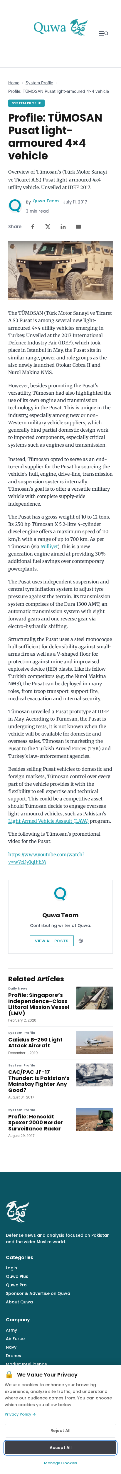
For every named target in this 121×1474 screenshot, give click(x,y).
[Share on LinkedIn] (63, 226)
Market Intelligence (26, 1364)
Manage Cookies (60, 1463)
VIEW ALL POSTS (52, 941)
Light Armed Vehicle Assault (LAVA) (48, 821)
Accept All (61, 1448)
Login (11, 1268)
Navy (11, 1347)
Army (11, 1330)
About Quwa (19, 1302)
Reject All (60, 1430)
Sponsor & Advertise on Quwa (38, 1293)
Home (13, 82)
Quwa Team (46, 201)
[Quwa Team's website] (80, 940)
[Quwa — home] (60, 33)
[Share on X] (48, 226)
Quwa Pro (16, 1285)
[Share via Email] (78, 226)
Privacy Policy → (20, 1414)
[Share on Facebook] (32, 226)
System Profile (39, 82)
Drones (13, 1356)
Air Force (15, 1339)
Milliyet (49, 546)
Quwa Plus (17, 1276)
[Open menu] (101, 33)
